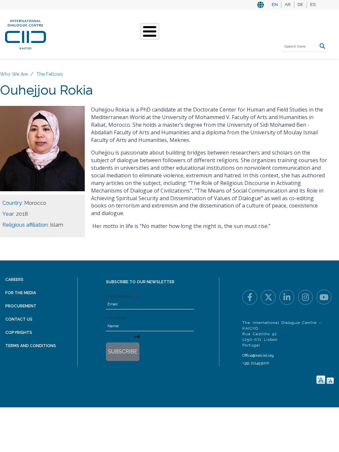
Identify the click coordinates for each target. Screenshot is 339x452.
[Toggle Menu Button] (149, 31)
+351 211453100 (255, 363)
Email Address (119, 296)
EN (275, 4)
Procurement (20, 306)
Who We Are (14, 74)
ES (312, 4)
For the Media (20, 293)
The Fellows (49, 74)
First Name (116, 318)
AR (288, 4)
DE (300, 4)
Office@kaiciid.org (258, 355)
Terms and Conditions (30, 345)
